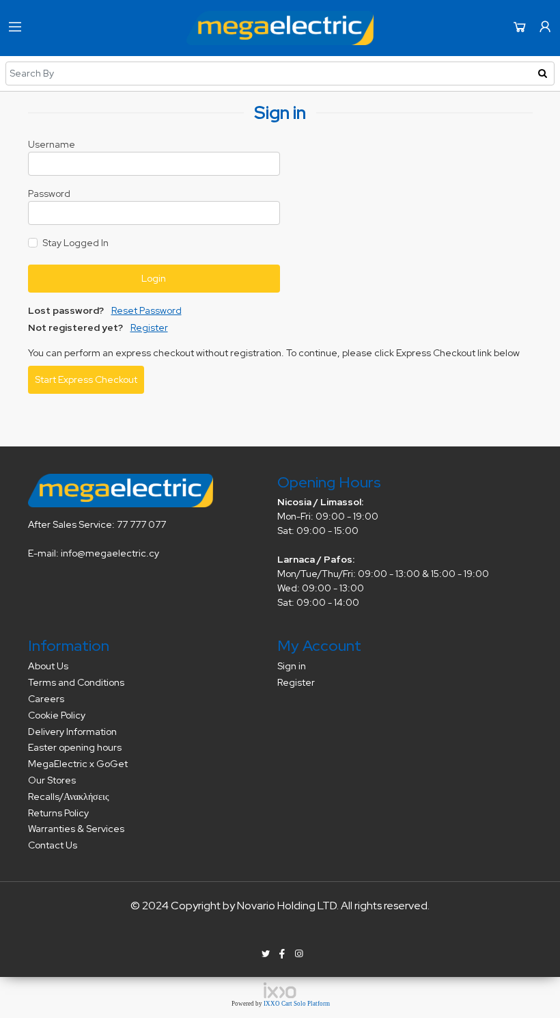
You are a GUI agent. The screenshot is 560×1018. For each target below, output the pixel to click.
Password (49, 193)
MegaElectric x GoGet (78, 764)
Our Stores (52, 780)
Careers (46, 699)
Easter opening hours (75, 747)
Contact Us (52, 845)
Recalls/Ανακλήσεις (68, 796)
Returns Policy (58, 813)
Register (149, 327)
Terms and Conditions (76, 682)
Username (51, 144)
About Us (48, 666)
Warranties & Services (76, 828)
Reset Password (146, 310)
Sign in (291, 666)
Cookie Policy (56, 715)
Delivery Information (72, 731)
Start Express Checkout (86, 379)
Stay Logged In (75, 243)
